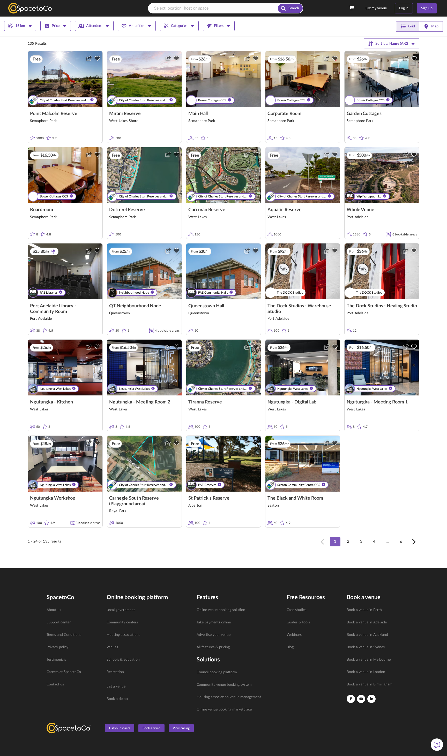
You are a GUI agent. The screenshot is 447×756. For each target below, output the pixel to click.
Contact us (55, 684)
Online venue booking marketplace (224, 709)
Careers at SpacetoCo (64, 672)
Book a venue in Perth (364, 610)
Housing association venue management (229, 697)
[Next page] (413, 541)
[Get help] (437, 744)
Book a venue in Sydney (366, 647)
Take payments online (214, 622)
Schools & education (123, 659)
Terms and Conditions (64, 635)
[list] (73, 647)
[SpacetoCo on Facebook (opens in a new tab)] (351, 699)
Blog (290, 647)
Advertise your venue (213, 635)
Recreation (115, 672)
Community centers (122, 622)
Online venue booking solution (221, 610)
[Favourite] (97, 58)
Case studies (296, 610)
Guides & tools (298, 622)
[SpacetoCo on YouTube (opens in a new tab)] (361, 699)
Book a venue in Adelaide (367, 622)
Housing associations (123, 635)
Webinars (294, 635)
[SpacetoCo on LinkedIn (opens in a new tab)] (371, 699)
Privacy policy (57, 647)
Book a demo (117, 699)
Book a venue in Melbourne (369, 659)
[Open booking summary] (352, 8)
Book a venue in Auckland (367, 635)
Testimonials (56, 659)
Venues (112, 647)
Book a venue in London (366, 672)
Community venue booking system (224, 684)
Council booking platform (217, 672)
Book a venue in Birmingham (369, 684)
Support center (59, 622)
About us (54, 610)
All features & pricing (213, 647)
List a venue (116, 686)
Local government (121, 610)
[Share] (89, 58)
